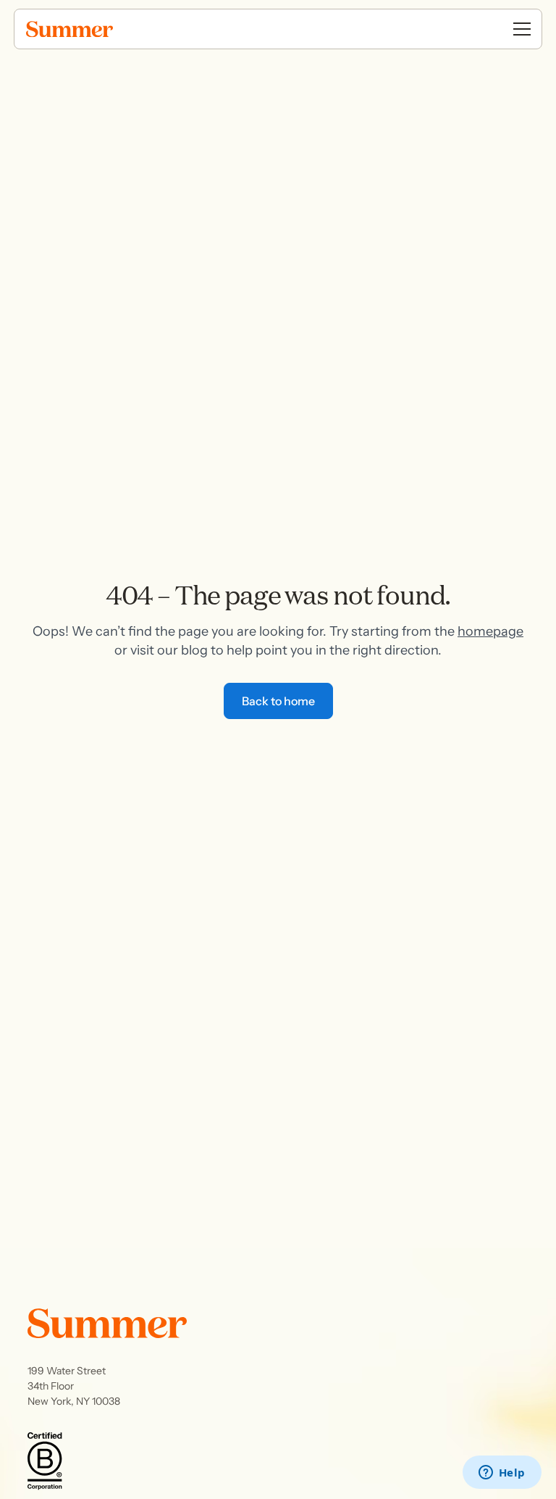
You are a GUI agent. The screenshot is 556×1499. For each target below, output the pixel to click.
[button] (522, 29)
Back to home (278, 701)
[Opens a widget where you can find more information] (502, 1474)
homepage (490, 631)
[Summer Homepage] (101, 29)
